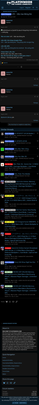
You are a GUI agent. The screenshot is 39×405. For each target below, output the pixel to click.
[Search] (37, 7)
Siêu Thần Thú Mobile (22, 174)
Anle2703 (4, 17)
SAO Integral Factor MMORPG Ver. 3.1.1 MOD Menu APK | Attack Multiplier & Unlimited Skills (21, 224)
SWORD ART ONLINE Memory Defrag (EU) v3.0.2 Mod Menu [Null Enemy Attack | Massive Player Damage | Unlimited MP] (21, 275)
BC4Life (7, 135)
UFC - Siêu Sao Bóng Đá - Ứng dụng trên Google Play (17, 42)
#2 (37, 79)
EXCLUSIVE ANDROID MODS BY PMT (27, 190)
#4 (37, 114)
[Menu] (2, 7)
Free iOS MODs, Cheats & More (11, 366)
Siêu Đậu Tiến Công (22, 149)
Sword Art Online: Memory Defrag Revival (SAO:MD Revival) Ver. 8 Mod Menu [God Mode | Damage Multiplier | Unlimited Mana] (20, 184)
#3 (37, 96)
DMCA (4, 374)
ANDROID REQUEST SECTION (24, 135)
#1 (37, 27)
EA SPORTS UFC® (21, 141)
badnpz (6, 143)
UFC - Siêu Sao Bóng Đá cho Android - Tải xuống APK (17, 48)
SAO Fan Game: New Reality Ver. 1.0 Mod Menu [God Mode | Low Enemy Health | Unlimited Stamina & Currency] (20, 212)
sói (5, 151)
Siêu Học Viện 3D (21, 156)
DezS (6, 176)
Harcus (6, 266)
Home (4, 357)
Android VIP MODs (8, 360)
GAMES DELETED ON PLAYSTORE (26, 280)
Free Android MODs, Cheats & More (12, 363)
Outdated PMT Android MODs (23, 168)
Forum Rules (6, 371)
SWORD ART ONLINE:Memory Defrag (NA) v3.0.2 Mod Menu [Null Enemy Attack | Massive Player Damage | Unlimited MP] (21, 289)
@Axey (10, 117)
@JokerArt (4, 117)
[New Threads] (33, 7)
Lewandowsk (8, 158)
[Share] (35, 27)
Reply (36, 85)
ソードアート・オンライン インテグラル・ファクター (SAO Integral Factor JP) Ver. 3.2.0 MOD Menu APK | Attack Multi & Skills (21, 199)
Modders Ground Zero (9, 368)
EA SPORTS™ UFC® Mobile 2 (24, 133)
